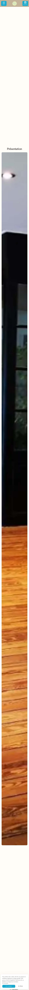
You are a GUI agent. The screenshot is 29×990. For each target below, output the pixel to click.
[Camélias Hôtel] (14, 3)
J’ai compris (9, 986)
